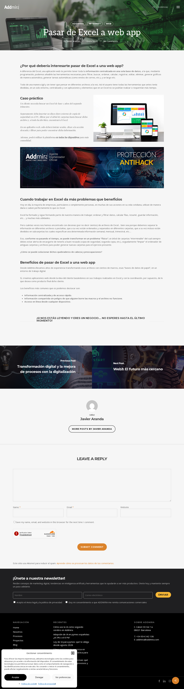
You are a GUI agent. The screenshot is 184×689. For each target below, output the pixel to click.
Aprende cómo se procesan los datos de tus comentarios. (85, 563)
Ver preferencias (63, 677)
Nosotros (17, 631)
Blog (15, 644)
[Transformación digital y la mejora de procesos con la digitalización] (46, 367)
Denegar (39, 677)
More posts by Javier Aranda (92, 429)
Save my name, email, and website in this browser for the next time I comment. (55, 522)
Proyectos (18, 640)
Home (16, 627)
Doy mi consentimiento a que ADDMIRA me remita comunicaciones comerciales (108, 602)
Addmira (78, 23)
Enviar (163, 594)
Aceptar (15, 677)
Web (109, 23)
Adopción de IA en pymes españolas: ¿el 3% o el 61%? (71, 636)
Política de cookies (29, 684)
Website (124, 507)
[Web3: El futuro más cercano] (138, 367)
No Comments (110, 41)
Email (70, 507)
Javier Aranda (73, 41)
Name (17, 507)
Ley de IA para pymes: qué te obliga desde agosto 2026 (71, 643)
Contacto (17, 649)
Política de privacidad (47, 684)
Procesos (17, 636)
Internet (95, 23)
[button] (72, 653)
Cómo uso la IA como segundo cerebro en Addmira (68, 628)
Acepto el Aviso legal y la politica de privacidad (39, 602)
